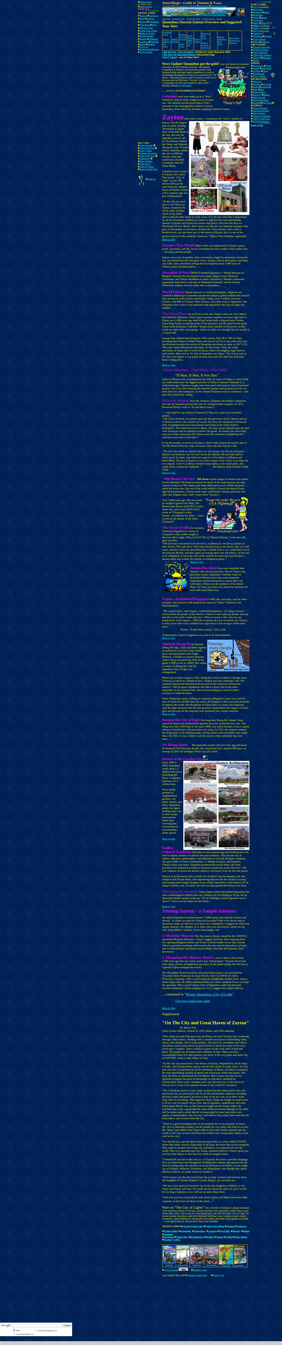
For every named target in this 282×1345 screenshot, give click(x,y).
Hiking (266, 95)
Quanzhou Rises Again (206, 35)
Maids (255, 42)
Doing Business (260, 108)
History (256, 60)
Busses (264, 17)
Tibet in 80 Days (147, 156)
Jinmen (143, 22)
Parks (255, 89)
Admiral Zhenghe (175, 40)
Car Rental (258, 20)
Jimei (142, 19)
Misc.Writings (146, 161)
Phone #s (265, 42)
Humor (256, 103)
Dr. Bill (193, 6)
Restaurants (258, 66)
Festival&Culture (260, 100)
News (263, 23)
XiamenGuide (211, 1265)
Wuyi (154, 25)
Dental (266, 25)
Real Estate (258, 10)
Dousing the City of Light (182, 37)
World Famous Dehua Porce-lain (190, 40)
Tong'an (150, 19)
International (258, 74)
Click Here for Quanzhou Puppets (179, 54)
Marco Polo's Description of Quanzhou (234, 40)
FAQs (255, 7)
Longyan (144, 42)
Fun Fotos (267, 103)
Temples (256, 36)
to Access (148, 2)
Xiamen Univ (183, 1265)
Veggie (256, 68)
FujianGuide (239, 1265)
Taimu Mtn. (182, 1237)
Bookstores (258, 15)
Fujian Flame (182, 45)
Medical (256, 25)
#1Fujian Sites (146, 28)
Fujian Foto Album (148, 31)
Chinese (256, 71)
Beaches (256, 84)
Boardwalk (266, 87)
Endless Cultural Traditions (206, 45)
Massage (257, 81)
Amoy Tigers (146, 150)
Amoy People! (146, 145)
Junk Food (266, 68)
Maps (266, 12)
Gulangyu (153, 16)
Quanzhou (145, 25)
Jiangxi (219, 1237)
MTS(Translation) (261, 121)
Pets (262, 89)
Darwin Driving (147, 148)
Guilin (229, 1237)
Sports (256, 87)
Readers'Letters (147, 36)
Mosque (268, 36)
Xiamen (143, 16)
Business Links (178, 19)
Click (142, 7)
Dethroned (144, 158)
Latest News (145, 164)
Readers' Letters (172, 1239)
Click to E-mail (171, 1270)
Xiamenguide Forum (219, 6)
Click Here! (186, 85)
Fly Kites (267, 84)
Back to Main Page (148, 169)
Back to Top (168, 365)
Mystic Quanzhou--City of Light (209, 994)
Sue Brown (183, 6)
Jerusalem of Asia (167, 33)
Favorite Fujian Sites (192, 1226)
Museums (266, 58)
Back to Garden (197, 40)
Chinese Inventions (148, 153)
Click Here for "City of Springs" (178, 52)
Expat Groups (259, 39)
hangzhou (154, 22)
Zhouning (153, 39)
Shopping (257, 12)
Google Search (208, 19)
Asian (268, 66)
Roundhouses (197, 1237)
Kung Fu (257, 95)
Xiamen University (261, 47)
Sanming (154, 42)
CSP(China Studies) (262, 55)
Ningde (143, 39)
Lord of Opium (147, 166)
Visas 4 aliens (259, 76)
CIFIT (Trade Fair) (261, 119)
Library (256, 58)
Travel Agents (146, 52)
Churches (257, 33)
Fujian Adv (226, 1265)
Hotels (256, 23)
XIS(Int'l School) (260, 50)
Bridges (151, 44)
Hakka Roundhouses (149, 49)
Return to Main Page (197, 1275)
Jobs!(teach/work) (261, 111)
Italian (265, 71)
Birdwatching (259, 92)
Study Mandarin (260, 52)
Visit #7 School (169, 57)
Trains (256, 17)
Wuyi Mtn (224, 1231)
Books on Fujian (147, 33)
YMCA (256, 28)
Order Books (240, 1237)
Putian (142, 44)
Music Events (259, 97)
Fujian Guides (171, 1231)
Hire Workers (259, 113)
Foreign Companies (262, 116)
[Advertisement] (59, 7)
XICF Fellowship (261, 31)
